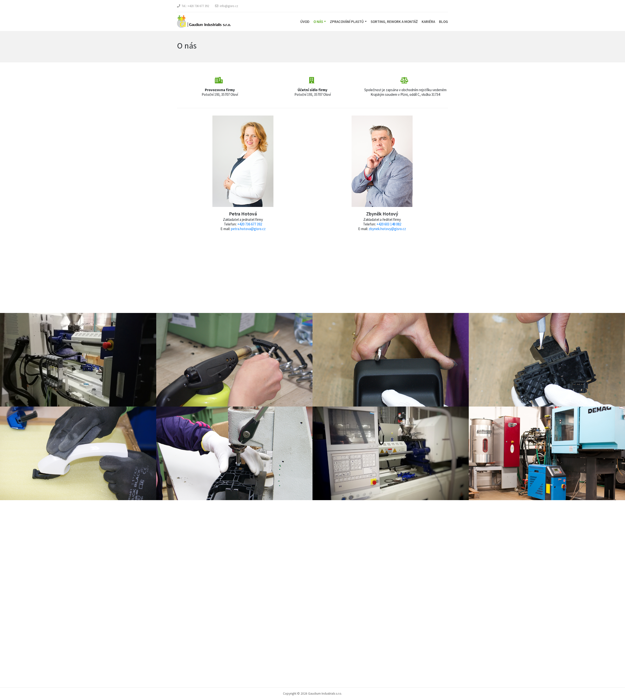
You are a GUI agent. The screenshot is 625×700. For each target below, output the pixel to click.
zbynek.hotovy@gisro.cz (387, 228)
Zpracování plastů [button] (347, 21)
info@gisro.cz (229, 6)
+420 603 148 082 (388, 224)
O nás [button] (318, 21)
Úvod (305, 21)
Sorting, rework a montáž (394, 21)
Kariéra (428, 21)
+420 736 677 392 (198, 6)
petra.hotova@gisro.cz (248, 228)
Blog (443, 21)
